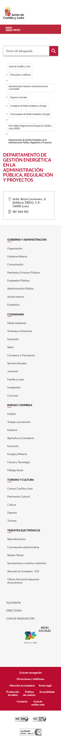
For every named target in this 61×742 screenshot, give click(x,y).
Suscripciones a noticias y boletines (26, 563)
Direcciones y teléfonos (20, 74)
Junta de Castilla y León (19, 66)
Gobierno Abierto (17, 256)
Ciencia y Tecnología (18, 462)
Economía (12, 446)
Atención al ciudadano (22, 685)
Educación (13, 339)
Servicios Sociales (17, 363)
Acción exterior (15, 296)
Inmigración (14, 387)
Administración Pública (20, 288)
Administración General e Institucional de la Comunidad (28, 87)
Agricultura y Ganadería (20, 438)
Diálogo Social (15, 470)
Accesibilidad (47, 691)
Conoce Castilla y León (20, 488)
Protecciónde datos (12, 693)
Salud (10, 347)
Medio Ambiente (16, 323)
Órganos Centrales (18, 97)
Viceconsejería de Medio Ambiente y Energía (30, 114)
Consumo (12, 395)
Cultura (11, 504)
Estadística (13, 304)
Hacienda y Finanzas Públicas (23, 272)
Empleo (11, 413)
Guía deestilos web (37, 703)
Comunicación (15, 264)
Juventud (12, 371)
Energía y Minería (17, 454)
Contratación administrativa (23, 547)
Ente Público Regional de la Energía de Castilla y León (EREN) (30, 127)
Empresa (12, 429)
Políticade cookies (29, 693)
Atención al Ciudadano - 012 (23, 571)
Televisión (13, 602)
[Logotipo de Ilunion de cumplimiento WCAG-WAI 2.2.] (30, 734)
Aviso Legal (45, 685)
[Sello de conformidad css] (22, 720)
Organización (14, 248)
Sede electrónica (16, 539)
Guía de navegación (20, 618)
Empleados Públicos (18, 280)
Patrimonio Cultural (18, 496)
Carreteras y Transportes (21, 355)
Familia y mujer (15, 379)
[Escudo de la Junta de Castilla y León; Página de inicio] (13, 18)
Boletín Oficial (15, 555)
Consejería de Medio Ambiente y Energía (28, 106)
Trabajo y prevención (19, 421)
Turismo (11, 520)
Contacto (22, 701)
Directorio (14, 610)
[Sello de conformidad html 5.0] (40, 720)
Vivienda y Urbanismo (19, 331)
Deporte (12, 512)
